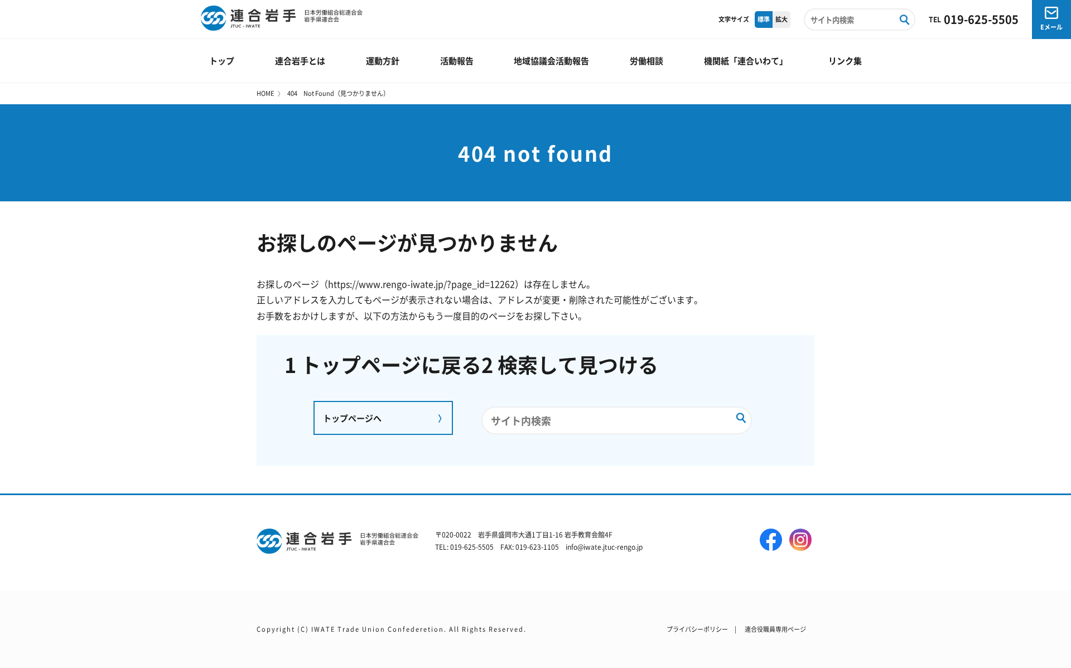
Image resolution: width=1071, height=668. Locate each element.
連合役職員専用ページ (775, 629)
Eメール (1051, 26)
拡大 (781, 18)
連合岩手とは (300, 60)
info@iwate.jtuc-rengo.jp (604, 546)
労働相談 (646, 60)
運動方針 (382, 60)
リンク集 (845, 60)
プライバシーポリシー (697, 629)
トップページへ (352, 418)
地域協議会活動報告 (551, 60)
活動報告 (457, 60)
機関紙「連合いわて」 (746, 60)
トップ (221, 60)
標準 (764, 18)
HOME (265, 93)
